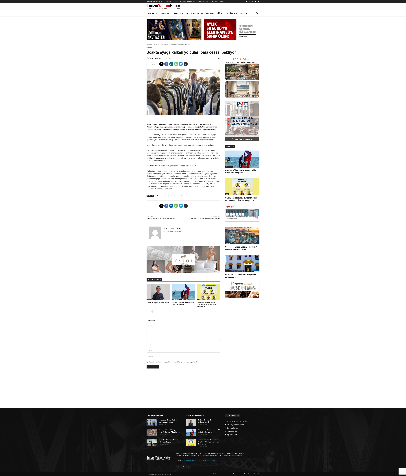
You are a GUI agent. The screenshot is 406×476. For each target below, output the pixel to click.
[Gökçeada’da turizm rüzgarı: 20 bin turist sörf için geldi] (183, 292)
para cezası (164, 196)
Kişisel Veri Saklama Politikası (237, 421)
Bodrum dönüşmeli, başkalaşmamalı (158, 302)
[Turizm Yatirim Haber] (148, 58)
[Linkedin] (171, 64)
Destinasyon (150, 299)
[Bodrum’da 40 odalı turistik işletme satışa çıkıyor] (242, 263)
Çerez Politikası (232, 431)
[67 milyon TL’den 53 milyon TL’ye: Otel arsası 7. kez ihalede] (152, 432)
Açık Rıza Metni (232, 435)
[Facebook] (246, 1)
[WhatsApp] (176, 64)
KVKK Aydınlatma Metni (235, 424)
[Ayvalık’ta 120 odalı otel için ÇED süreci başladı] (152, 442)
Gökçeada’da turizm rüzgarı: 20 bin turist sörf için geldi (240, 171)
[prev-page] (148, 311)
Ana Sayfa (149, 44)
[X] (252, 1)
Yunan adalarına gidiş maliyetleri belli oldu (161, 218)
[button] (256, 13)
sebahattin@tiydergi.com (191, 460)
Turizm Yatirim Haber (156, 58)
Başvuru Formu (232, 428)
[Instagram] (249, 1)
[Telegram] (181, 64)
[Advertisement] (183, 388)
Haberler (156, 44)
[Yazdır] (186, 64)
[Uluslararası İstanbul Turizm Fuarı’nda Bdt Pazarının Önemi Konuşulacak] (208, 292)
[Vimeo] (255, 1)
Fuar (199, 299)
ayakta (157, 196)
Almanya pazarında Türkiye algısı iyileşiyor (205, 218)
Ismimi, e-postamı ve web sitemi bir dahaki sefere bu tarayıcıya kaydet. (173, 362)
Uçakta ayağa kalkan (179, 196)
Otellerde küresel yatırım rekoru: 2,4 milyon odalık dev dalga (241, 248)
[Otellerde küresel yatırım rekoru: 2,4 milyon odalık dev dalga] (242, 235)
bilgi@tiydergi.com (208, 460)
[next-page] (151, 311)
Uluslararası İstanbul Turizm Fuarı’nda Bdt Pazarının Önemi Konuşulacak (206, 304)
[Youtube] (258, 1)
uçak (170, 196)
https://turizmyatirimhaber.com (172, 231)
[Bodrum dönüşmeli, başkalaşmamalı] (158, 292)
